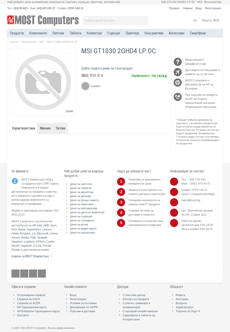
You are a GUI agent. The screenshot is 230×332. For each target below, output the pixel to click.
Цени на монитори (82, 192)
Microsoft (42, 233)
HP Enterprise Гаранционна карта (38, 311)
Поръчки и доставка (82, 311)
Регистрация (213, 8)
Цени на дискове (80, 196)
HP (34, 225)
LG (34, 233)
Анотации (182, 299)
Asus (54, 225)
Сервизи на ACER (28, 303)
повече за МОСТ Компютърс (30, 256)
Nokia (21, 229)
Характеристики (23, 128)
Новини (187, 8)
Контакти (23, 315)
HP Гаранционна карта (31, 307)
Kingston (25, 233)
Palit (33, 237)
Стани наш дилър (134, 295)
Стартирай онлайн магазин (140, 311)
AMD (46, 225)
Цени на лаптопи (81, 184)
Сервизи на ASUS (28, 299)
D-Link (37, 245)
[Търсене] (143, 20)
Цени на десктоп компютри (87, 212)
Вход (199, 8)
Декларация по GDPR (84, 307)
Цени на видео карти (83, 228)
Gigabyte (26, 245)
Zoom (69, 111)
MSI (41, 41)
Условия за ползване (83, 303)
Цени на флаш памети (84, 200)
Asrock (15, 237)
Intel (39, 225)
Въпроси (181, 303)
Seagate (42, 237)
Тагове (60, 128)
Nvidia (25, 237)
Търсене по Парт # (188, 311)
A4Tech (40, 241)
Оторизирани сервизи (31, 295)
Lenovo (46, 229)
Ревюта (180, 295)
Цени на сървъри (81, 216)
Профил (174, 8)
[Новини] (42, 273)
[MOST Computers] (43, 21)
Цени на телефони (82, 220)
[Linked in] (33, 273)
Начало (13, 41)
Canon (53, 233)
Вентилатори (28, 41)
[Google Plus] (24, 273)
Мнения (45, 128)
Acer (14, 229)
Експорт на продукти (136, 299)
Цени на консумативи (83, 208)
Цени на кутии (79, 224)
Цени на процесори (82, 232)
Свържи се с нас (195, 63)
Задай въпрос (184, 307)
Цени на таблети (80, 188)
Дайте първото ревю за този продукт (107, 68)
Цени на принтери (81, 204)
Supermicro (34, 229)
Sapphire (17, 241)
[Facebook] (15, 273)
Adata (15, 233)
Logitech (29, 241)
